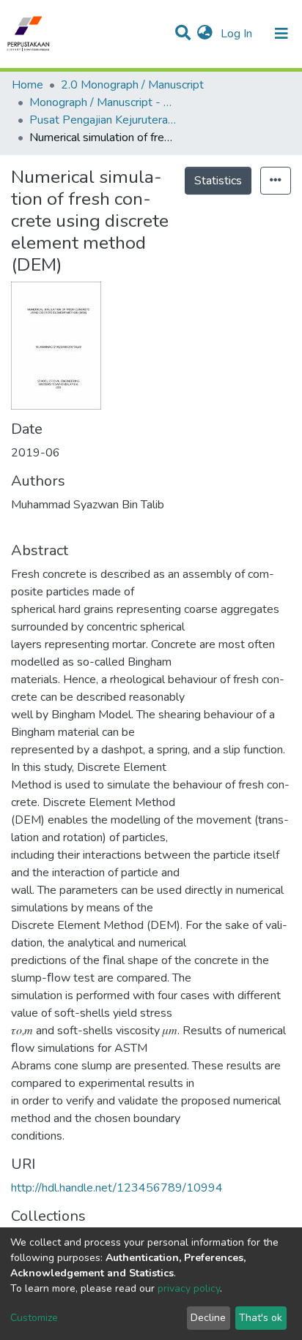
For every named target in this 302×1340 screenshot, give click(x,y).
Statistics (218, 181)
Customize (34, 1318)
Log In (238, 34)
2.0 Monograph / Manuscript (132, 85)
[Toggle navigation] (281, 33)
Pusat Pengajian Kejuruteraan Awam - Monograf (102, 120)
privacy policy (189, 1288)
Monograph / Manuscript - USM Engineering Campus (102, 102)
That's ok (260, 1318)
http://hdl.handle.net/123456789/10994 (117, 1188)
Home (27, 85)
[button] (205, 33)
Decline (208, 1318)
